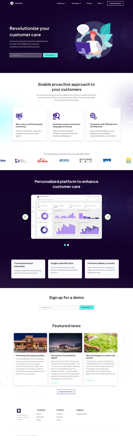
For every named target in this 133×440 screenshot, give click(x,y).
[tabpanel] (66, 217)
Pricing (59, 420)
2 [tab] (68, 245)
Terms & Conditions (31, 435)
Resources (40, 417)
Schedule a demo (81, 414)
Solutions (60, 414)
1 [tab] (65, 245)
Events (39, 420)
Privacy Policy (21, 435)
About (39, 414)
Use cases (60, 417)
